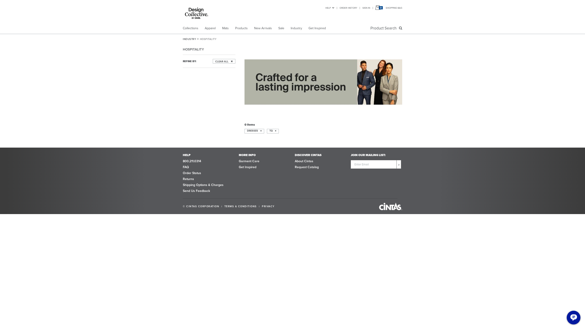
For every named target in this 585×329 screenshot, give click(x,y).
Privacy (268, 206)
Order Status (192, 173)
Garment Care (249, 161)
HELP (328, 8)
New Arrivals (263, 28)
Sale (281, 28)
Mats (225, 28)
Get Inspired (317, 28)
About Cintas (304, 161)
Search (384, 28)
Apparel (210, 28)
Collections (190, 28)
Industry (296, 28)
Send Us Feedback (196, 190)
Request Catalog (307, 167)
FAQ (186, 167)
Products (241, 28)
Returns (188, 179)
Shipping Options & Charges (203, 185)
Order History (348, 8)
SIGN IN (366, 8)
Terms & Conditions (240, 206)
